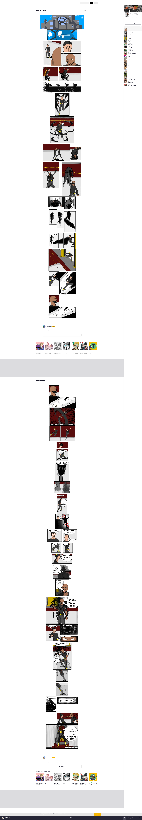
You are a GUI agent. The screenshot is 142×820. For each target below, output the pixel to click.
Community (62, 2)
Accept (97, 814)
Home (50, 2)
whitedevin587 (49, 326)
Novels (57, 2)
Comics (53, 2)
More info (42, 814)
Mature (67, 2)
